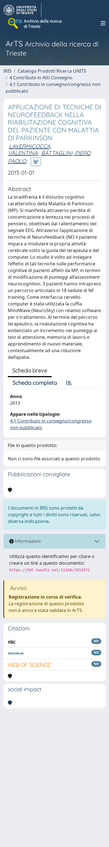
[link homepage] (22, 10)
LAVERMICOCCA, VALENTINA (29, 149)
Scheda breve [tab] (29, 370)
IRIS (7, 71)
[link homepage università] (35, 23)
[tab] (69, 383)
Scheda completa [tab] (35, 382)
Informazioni (27, 541)
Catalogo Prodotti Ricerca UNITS (52, 71)
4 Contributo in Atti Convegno (41, 78)
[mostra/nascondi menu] (103, 23)
